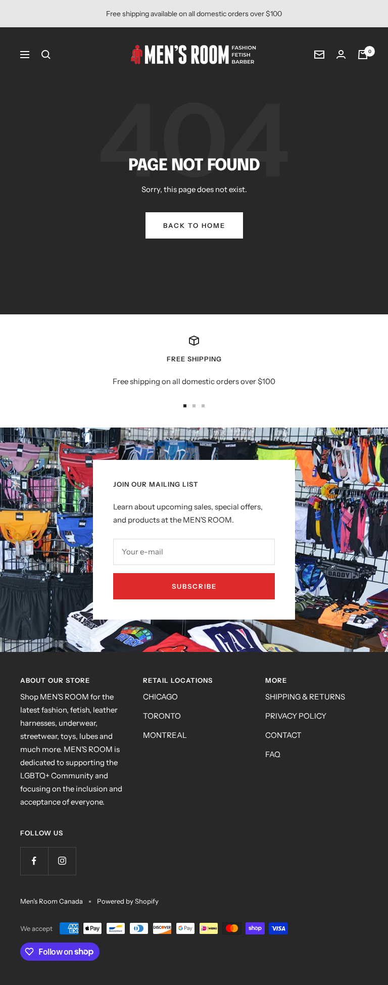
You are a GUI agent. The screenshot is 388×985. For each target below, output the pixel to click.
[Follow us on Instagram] (62, 861)
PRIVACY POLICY (295, 716)
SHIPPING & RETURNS (305, 696)
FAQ (272, 754)
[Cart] (363, 54)
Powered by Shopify (128, 901)
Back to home (194, 225)
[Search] (46, 54)
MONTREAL (165, 735)
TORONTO (162, 716)
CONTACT (283, 735)
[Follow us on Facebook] (34, 861)
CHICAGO (160, 696)
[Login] (341, 54)
